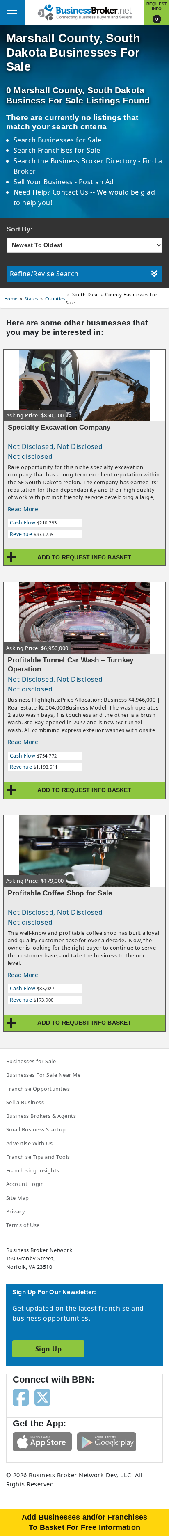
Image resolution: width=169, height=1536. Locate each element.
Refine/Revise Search (44, 273)
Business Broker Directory (93, 160)
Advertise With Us (29, 1143)
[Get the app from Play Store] (106, 1441)
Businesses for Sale (69, 139)
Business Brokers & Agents (41, 1115)
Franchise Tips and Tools (38, 1157)
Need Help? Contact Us (52, 192)
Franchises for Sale (69, 150)
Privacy (15, 1211)
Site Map (17, 1198)
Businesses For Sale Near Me (43, 1074)
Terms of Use (23, 1225)
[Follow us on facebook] (21, 1397)
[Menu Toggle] (12, 12)
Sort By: (20, 229)
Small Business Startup (36, 1129)
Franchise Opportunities (38, 1088)
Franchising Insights (32, 1170)
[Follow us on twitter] (42, 1397)
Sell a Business (25, 1102)
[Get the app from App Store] (42, 1441)
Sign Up (48, 1348)
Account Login (25, 1184)
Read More (23, 509)
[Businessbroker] (84, 11)
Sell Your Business (44, 181)
